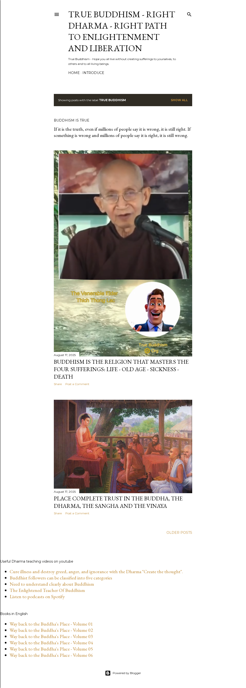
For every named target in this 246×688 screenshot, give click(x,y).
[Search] (189, 13)
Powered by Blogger (127, 673)
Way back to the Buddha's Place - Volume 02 (51, 630)
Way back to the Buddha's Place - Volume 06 (51, 655)
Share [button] (58, 384)
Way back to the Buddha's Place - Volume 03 (51, 636)
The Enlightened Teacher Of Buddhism (47, 590)
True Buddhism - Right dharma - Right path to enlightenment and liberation (121, 31)
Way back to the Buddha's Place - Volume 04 (51, 642)
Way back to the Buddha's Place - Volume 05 (51, 649)
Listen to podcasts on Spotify (37, 596)
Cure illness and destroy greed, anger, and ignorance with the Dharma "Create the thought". (96, 571)
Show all (179, 100)
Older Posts (179, 532)
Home (74, 73)
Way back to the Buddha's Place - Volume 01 (51, 624)
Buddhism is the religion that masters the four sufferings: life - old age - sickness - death (121, 369)
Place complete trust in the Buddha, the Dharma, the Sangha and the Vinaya (118, 502)
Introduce (93, 73)
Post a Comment (77, 384)
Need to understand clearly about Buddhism (52, 584)
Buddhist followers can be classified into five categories (61, 578)
